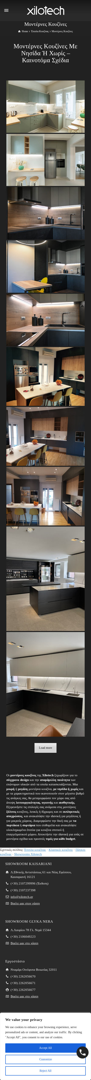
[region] (45, 1046)
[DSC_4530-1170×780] (46, 106)
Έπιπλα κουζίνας (35, 849)
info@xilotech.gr (22, 896)
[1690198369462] (46, 496)
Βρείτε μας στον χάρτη (25, 903)
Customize (45, 1059)
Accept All (45, 1047)
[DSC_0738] (46, 213)
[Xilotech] (45, 10)
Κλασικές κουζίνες (61, 849)
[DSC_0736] (46, 266)
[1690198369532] (46, 436)
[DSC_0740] (46, 319)
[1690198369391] (46, 578)
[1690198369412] (46, 684)
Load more (45, 747)
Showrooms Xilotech (28, 854)
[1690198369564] (46, 376)
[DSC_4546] (46, 160)
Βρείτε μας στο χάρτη (24, 943)
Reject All (45, 1070)
